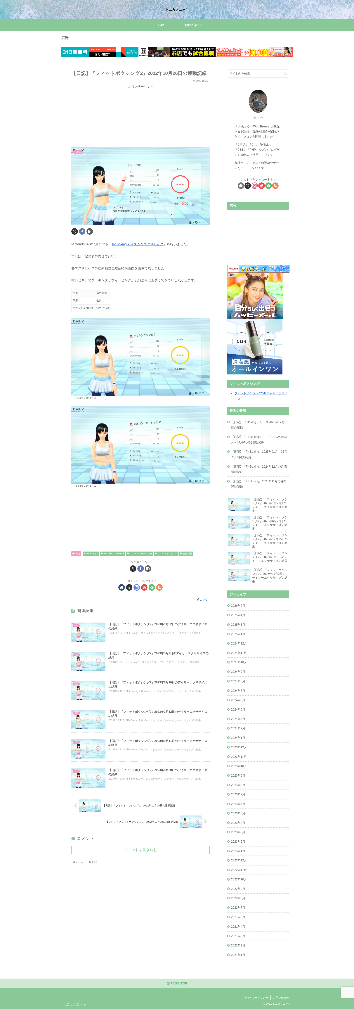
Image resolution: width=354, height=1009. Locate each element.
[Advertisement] (140, 115)
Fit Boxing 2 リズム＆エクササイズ (138, 244)
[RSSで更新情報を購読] (159, 587)
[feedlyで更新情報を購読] (152, 587)
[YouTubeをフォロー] (144, 587)
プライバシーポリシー (255, 997)
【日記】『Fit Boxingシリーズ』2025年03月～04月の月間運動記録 (259, 439)
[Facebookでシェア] (82, 231)
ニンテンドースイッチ (141, 553)
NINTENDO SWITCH (114, 553)
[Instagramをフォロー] (136, 587)
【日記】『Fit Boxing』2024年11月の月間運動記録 (258, 484)
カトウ (258, 118)
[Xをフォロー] (129, 587)
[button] (89, 231)
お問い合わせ (281, 997)
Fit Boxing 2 (92, 553)
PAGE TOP (178, 983)
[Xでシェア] (74, 231)
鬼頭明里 (187, 553)
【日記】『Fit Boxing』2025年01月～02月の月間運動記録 (259, 454)
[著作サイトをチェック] (121, 587)
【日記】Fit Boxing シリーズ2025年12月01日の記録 (259, 424)
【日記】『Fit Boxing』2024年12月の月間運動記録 (259, 469)
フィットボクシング (168, 553)
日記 (77, 553)
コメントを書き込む (140, 850)
